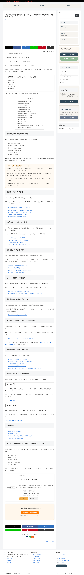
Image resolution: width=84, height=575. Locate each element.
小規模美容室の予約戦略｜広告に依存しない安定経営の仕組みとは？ (25, 293)
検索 (60, 12)
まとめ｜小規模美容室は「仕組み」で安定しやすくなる (30, 125)
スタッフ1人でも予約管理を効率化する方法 (19, 244)
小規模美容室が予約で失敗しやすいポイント (19, 208)
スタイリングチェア (38, 558)
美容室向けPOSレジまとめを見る (13, 420)
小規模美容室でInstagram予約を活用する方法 (19, 270)
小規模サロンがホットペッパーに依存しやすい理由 (20, 338)
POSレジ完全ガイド (63, 82)
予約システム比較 (63, 71)
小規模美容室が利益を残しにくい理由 (17, 315)
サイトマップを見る (69, 117)
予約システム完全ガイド (64, 74)
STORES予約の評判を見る (12, 401)
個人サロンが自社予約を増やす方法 (17, 268)
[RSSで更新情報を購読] (32, 537)
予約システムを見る (33, 498)
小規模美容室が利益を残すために (25, 111)
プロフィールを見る (23, 498)
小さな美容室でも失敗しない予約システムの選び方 (20, 212)
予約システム (10, 558)
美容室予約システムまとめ (14, 431)
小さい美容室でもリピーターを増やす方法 (18, 291)
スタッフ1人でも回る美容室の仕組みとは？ (19, 240)
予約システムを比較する (69, 54)
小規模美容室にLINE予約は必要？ (16, 272)
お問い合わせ (61, 558)
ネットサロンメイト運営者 (25, 127)
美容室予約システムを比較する (29, 512)
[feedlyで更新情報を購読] (30, 537)
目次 (28, 98)
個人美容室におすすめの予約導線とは (17, 265)
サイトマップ (61, 562)
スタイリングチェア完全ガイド (65, 76)
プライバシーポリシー (63, 560)
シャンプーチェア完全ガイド (65, 79)
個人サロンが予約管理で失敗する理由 (17, 214)
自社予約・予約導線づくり (24, 107)
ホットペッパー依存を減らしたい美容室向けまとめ (20, 436)
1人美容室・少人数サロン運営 (24, 105)
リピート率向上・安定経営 (24, 109)
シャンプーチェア (37, 560)
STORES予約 (22, 119)
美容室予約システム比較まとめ (15, 438)
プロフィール (61, 554)
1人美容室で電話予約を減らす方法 (16, 242)
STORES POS (22, 121)
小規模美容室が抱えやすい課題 (25, 101)
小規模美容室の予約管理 (23, 103)
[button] (50, 47)
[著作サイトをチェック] (27, 537)
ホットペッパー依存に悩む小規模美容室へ (27, 113)
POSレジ (9, 562)
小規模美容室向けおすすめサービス (26, 117)
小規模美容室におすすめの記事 (25, 115)
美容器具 (9, 560)
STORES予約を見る (69, 58)
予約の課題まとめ (12, 433)
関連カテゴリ (21, 123)
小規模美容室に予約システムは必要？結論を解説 (20, 210)
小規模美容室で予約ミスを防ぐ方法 (17, 216)
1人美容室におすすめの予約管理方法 (17, 238)
